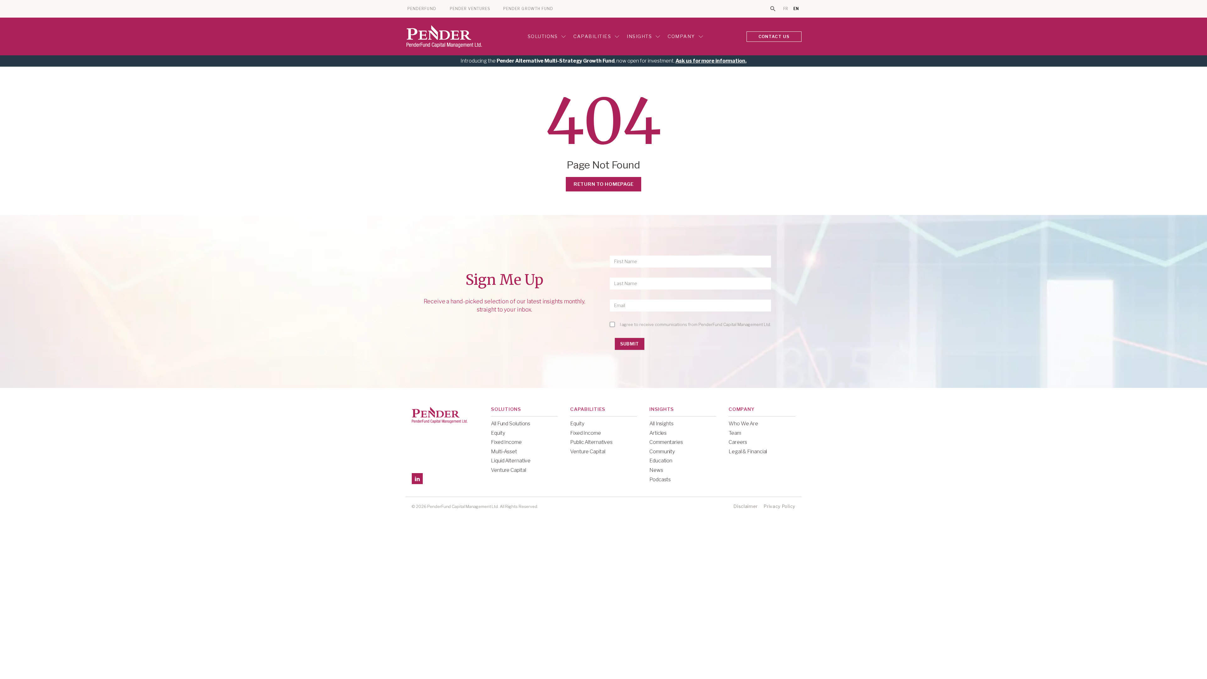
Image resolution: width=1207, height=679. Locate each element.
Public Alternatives (591, 442)
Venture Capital (508, 470)
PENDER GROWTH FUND (528, 9)
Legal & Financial (748, 452)
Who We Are (743, 424)
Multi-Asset (504, 452)
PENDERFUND (421, 9)
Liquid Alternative (511, 461)
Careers (738, 442)
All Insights (661, 424)
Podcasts (660, 480)
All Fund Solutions (510, 424)
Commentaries (666, 442)
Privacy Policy (779, 506)
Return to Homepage (604, 184)
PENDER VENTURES (470, 9)
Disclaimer (745, 506)
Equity (498, 433)
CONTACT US (774, 36)
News (656, 470)
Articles (658, 433)
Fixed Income (506, 442)
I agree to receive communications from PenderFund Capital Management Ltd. (695, 324)
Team (735, 433)
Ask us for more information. (711, 61)
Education (660, 461)
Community (662, 452)
